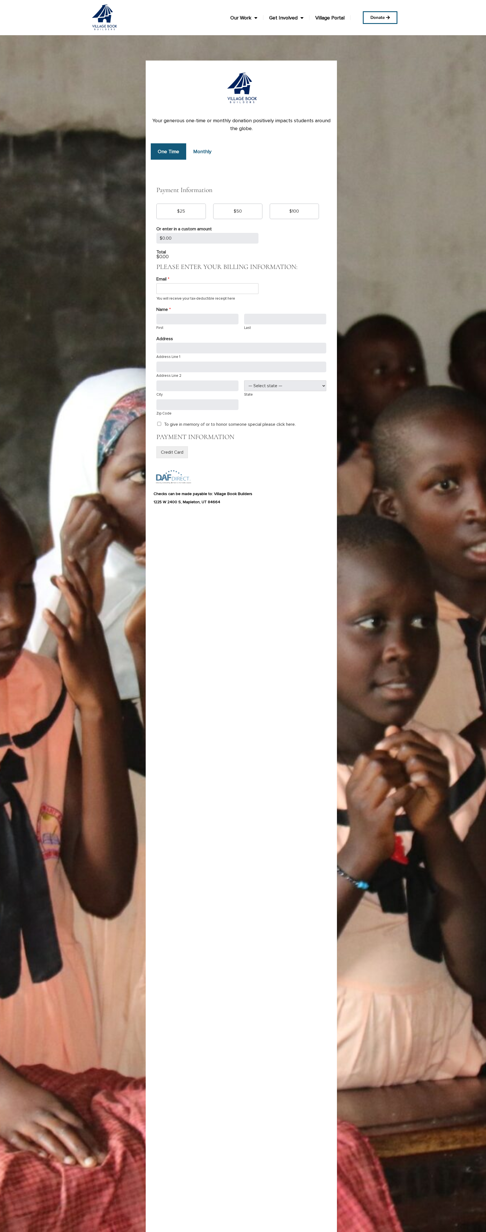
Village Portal (330, 18)
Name (163, 309)
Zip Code (164, 413)
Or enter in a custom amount (184, 229)
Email (162, 279)
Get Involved (283, 18)
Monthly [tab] (202, 151)
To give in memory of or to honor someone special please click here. (230, 424)
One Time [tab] (168, 151)
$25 (181, 211)
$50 (238, 211)
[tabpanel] (241, 316)
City (159, 394)
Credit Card (172, 452)
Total (161, 252)
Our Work (240, 18)
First (159, 328)
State (248, 394)
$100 (294, 211)
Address (164, 339)
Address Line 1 (168, 357)
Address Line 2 (168, 375)
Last (247, 328)
